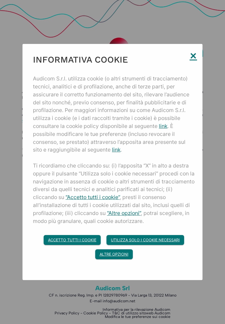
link (163, 126)
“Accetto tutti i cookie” (93, 197)
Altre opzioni (114, 254)
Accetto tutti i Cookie (72, 240)
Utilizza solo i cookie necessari (145, 240)
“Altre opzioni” (124, 213)
